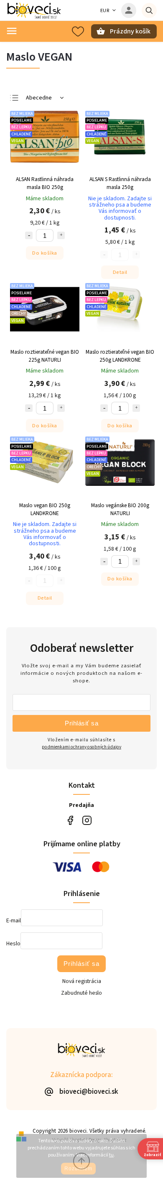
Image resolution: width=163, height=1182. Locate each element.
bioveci (87, 820)
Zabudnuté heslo (81, 993)
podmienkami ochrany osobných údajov (81, 747)
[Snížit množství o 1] (29, 235)
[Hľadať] (149, 10)
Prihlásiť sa (81, 723)
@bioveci (70, 820)
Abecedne (39, 98)
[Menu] (11, 31)
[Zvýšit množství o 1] (61, 235)
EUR (105, 10)
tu (111, 1155)
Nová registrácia (81, 981)
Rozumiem (78, 1169)
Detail (120, 272)
